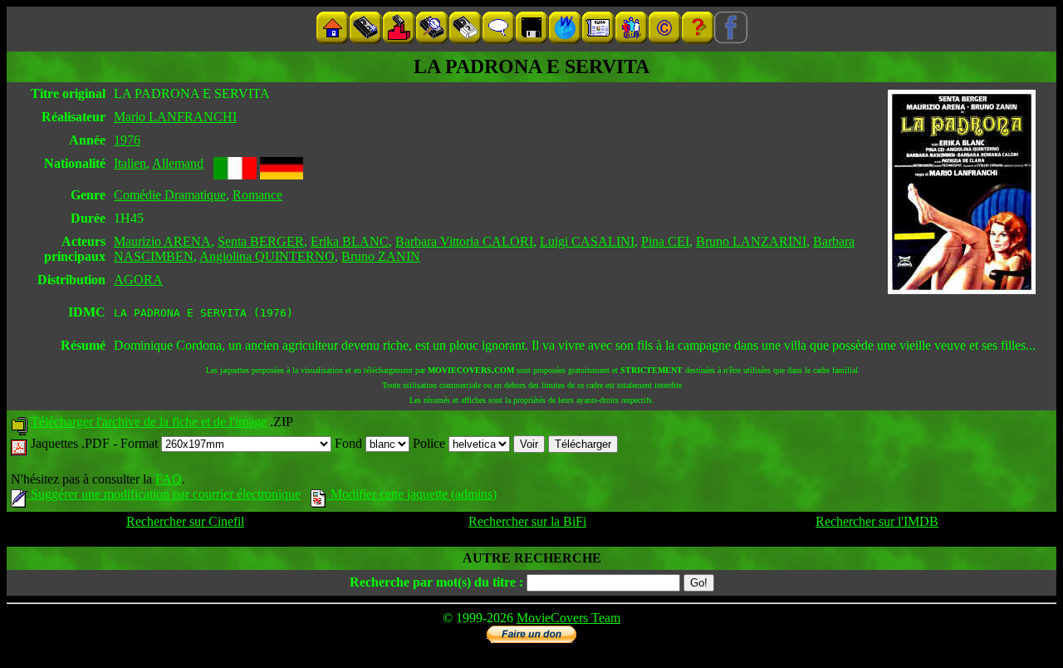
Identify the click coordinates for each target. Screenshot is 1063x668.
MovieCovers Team (568, 618)
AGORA (138, 280)
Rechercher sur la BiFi (527, 521)
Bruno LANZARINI (751, 241)
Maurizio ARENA (162, 241)
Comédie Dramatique (170, 195)
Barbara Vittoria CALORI (464, 241)
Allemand (177, 163)
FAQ (168, 479)
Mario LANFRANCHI (175, 117)
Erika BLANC (350, 241)
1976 (127, 140)
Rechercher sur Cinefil (185, 521)
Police (430, 443)
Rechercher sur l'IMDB (877, 521)
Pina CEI (665, 241)
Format (140, 443)
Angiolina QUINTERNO (267, 256)
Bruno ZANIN (380, 256)
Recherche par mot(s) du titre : (436, 582)
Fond (350, 443)
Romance (257, 195)
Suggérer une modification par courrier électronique (164, 494)
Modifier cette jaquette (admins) (412, 494)
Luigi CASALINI (587, 241)
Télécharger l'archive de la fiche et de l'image (149, 422)
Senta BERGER (261, 241)
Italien (130, 163)
